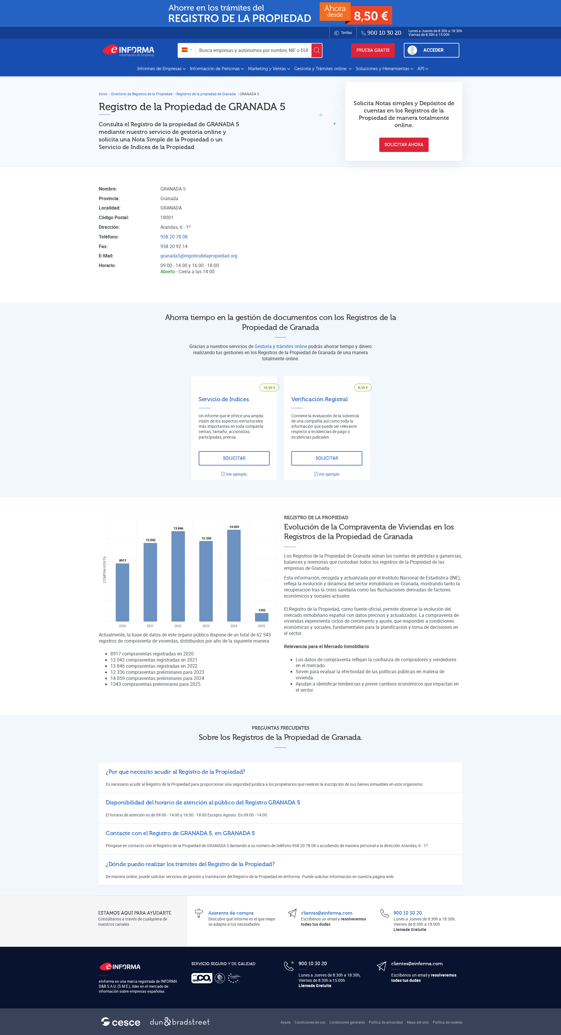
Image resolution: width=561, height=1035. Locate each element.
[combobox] (186, 50)
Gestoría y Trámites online (321, 68)
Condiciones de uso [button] (310, 1022)
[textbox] (186, 50)
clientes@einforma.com (326, 913)
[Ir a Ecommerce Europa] (235, 978)
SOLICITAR (234, 458)
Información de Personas (215, 68)
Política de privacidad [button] (386, 1022)
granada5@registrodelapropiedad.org (198, 255)
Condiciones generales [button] (347, 1022)
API (421, 68)
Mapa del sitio (418, 1022)
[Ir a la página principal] (131, 50)
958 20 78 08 (174, 236)
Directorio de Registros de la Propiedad (141, 93)
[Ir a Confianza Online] (221, 978)
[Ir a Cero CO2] (203, 978)
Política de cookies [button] (447, 1022)
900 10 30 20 (408, 913)
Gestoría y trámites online (280, 346)
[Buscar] (316, 50)
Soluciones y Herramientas (382, 68)
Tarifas (346, 32)
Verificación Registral (319, 399)
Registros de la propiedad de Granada (206, 93)
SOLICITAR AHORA (404, 144)
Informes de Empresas (159, 68)
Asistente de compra (231, 913)
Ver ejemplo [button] (236, 474)
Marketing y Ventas (267, 68)
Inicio (103, 93)
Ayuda (285, 1022)
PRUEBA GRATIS (372, 50)
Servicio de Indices (224, 399)
